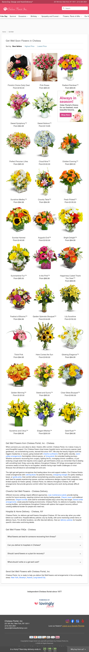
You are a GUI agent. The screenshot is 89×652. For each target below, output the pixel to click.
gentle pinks (17, 477)
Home (4, 32)
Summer (13, 16)
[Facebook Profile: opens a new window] (72, 621)
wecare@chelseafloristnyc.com (16, 628)
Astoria (29, 577)
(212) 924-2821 (10, 626)
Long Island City (39, 577)
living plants (50, 456)
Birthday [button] (34, 16)
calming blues (30, 474)
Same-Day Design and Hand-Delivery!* (17, 1)
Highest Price (29, 46)
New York (14, 577)
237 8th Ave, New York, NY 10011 (17, 623)
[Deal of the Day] (70, 106)
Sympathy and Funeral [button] (50, 16)
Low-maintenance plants (57, 495)
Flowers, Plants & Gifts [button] (71, 16)
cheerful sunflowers (50, 453)
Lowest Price (42, 46)
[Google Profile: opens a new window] (77, 621)
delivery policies (66, 520)
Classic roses (66, 497)
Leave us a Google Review (73, 626)
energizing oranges (60, 474)
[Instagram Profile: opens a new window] (67, 621)
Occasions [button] (22, 16)
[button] (83, 642)
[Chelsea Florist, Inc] (15, 9)
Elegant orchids (21, 499)
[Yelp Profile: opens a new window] (82, 621)
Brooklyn (22, 577)
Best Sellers (17, 46)
